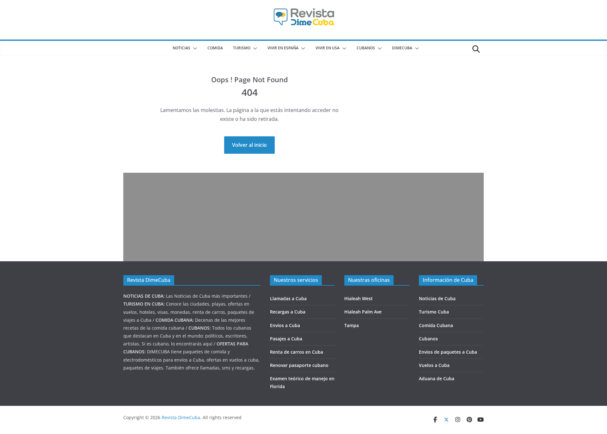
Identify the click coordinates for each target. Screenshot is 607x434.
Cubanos (428, 339)
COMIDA (215, 48)
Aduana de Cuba (436, 378)
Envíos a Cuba (285, 325)
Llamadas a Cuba (288, 298)
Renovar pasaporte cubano (299, 365)
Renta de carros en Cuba (296, 352)
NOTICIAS (181, 48)
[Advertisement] (303, 217)
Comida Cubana (436, 325)
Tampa (351, 325)
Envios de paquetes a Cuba (448, 352)
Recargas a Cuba (287, 312)
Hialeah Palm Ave (363, 312)
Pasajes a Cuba (286, 339)
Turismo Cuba (434, 312)
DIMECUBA (402, 48)
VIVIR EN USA (328, 48)
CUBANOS (366, 48)
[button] (193, 48)
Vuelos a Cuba (434, 365)
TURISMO (241, 48)
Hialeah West (358, 298)
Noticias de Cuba (437, 298)
